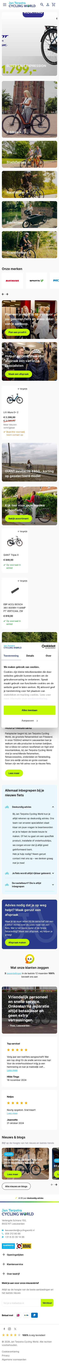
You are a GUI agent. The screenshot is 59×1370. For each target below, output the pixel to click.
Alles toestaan (29, 710)
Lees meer (14, 773)
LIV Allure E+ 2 (10, 412)
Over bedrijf (13, 1273)
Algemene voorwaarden (14, 1359)
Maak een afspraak (18, 374)
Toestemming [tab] (11, 655)
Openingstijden (15, 1254)
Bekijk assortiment (18, 518)
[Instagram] (9, 1328)
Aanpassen (28, 720)
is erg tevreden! (33, 1335)
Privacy (6, 1355)
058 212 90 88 (12, 1233)
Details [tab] (30, 655)
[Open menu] (4, 4)
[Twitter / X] (15, 1329)
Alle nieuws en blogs (16, 1186)
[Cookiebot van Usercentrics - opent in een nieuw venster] (42, 647)
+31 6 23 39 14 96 (14, 1237)
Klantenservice (15, 1264)
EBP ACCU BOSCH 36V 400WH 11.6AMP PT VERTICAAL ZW (14, 607)
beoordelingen (14, 973)
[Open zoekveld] (42, 4)
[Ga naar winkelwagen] (53, 4)
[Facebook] (4, 1329)
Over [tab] (48, 655)
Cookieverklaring (10, 1351)
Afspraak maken (17, 942)
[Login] (48, 4)
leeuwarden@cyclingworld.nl (19, 1230)
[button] (3, 294)
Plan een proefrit (17, 332)
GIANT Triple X (11, 555)
